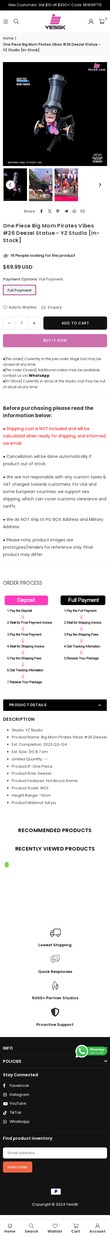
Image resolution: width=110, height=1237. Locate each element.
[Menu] (5, 21)
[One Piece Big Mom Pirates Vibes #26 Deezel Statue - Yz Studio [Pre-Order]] (15, 185)
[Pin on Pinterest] (58, 211)
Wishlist (55, 1231)
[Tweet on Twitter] (50, 211)
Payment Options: (33, 279)
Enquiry (54, 307)
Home (8, 38)
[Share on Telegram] (66, 211)
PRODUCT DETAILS (28, 705)
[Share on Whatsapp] (74, 211)
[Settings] (91, 21)
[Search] (16, 21)
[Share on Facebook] (41, 211)
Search (31, 1231)
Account (97, 1231)
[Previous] (10, 184)
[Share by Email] (82, 211)
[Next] (99, 184)
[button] (101, 21)
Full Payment (19, 290)
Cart (75, 1231)
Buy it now (55, 340)
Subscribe (17, 1167)
